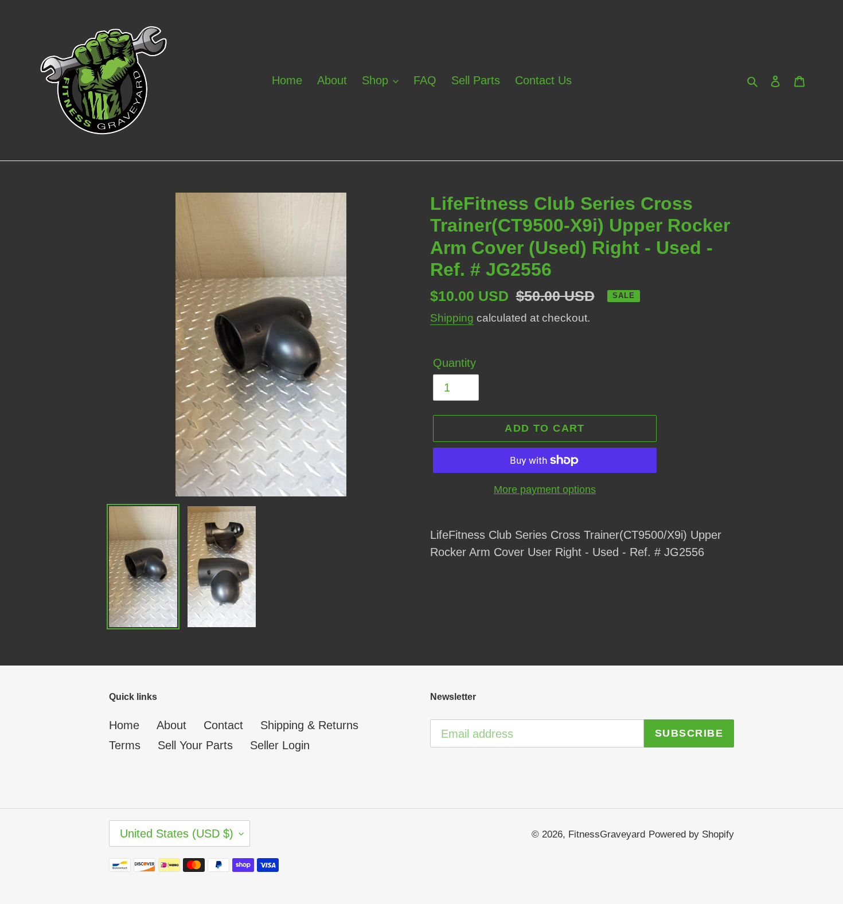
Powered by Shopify (691, 834)
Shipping (452, 318)
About (171, 725)
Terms (124, 745)
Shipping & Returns (309, 725)
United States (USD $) (176, 833)
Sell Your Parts (195, 745)
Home (124, 725)
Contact (223, 725)
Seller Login (280, 745)
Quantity (454, 363)
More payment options (545, 489)
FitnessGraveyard (606, 834)
